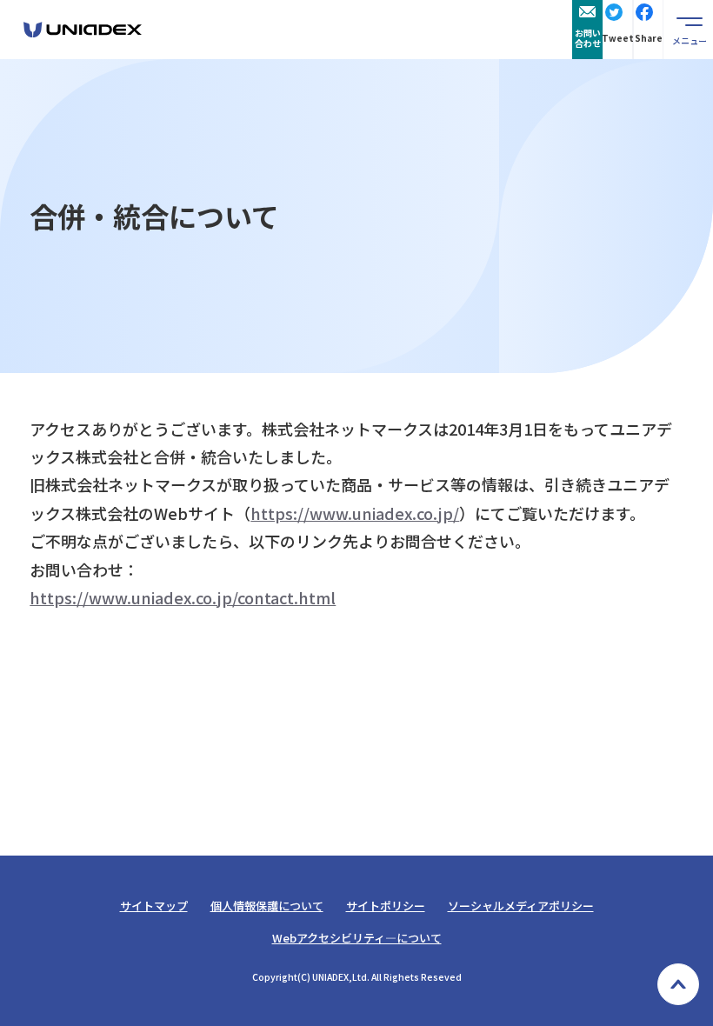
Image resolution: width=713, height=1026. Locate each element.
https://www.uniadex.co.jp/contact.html (183, 597)
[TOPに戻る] (678, 984)
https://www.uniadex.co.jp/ (354, 513)
